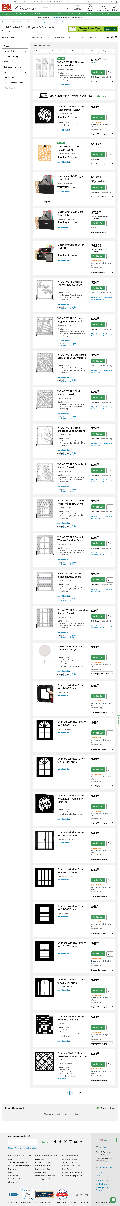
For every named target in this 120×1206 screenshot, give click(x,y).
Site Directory (13, 1175)
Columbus (57, 17)
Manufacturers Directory (45, 1175)
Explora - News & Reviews (72, 1172)
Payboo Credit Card (42, 1169)
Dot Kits (90, 51)
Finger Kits (107, 51)
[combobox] (96, 37)
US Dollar (107, 1140)
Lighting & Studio (13, 22)
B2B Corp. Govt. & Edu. (71, 1166)
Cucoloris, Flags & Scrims (43, 22)
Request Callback (106, 1167)
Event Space (67, 1169)
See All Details (63, 85)
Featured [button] (93, 37)
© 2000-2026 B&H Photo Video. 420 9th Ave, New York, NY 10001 (29, 1203)
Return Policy (13, 1159)
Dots (74, 51)
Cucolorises (40, 51)
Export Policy (85, 1203)
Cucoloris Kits (57, 51)
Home (4, 22)
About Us (100, 2)
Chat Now (101, 96)
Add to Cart (98, 72)
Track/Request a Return (17, 1162)
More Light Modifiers (27, 22)
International (13, 1172)
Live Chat (111, 2)
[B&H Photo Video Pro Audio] (8, 7)
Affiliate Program (41, 1172)
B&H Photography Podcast (72, 1175)
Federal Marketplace (70, 1159)
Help (106, 2)
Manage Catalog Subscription (19, 1166)
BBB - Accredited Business (14, 1194)
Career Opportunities (43, 1179)
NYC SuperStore (92, 2)
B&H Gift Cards (102, 1184)
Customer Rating (59, 37)
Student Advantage (69, 1162)
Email (12, 1142)
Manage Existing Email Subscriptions (22, 1148)
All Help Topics (14, 1182)
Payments (12, 1169)
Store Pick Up (102, 1180)
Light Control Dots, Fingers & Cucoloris (65, 22)
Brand (13, 37)
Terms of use (61, 1203)
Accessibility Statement (103, 1203)
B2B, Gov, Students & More (22, 2)
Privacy (73, 1203)
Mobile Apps (84, 1194)
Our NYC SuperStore (43, 1162)
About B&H (39, 1159)
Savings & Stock (38, 37)
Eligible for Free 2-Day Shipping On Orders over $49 (101, 298)
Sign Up (45, 1142)
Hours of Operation (42, 1166)
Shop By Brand (14, 1179)
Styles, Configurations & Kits (67, 308)
